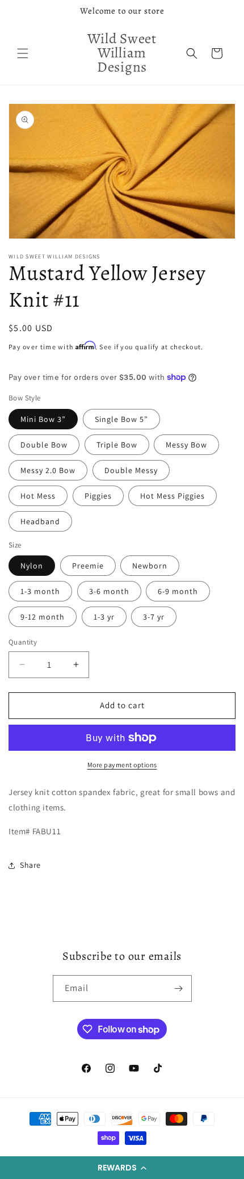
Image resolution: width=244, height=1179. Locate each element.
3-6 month (109, 591)
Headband (40, 521)
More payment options (122, 764)
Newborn (149, 566)
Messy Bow (186, 445)
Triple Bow (116, 445)
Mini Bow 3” (43, 419)
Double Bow (44, 445)
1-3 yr (104, 617)
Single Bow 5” (121, 419)
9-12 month (42, 617)
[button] (122, 1167)
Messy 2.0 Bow (47, 470)
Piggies (98, 496)
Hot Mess (38, 496)
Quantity (23, 642)
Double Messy (131, 470)
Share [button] (30, 865)
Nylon (31, 566)
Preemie (88, 566)
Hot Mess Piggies (172, 496)
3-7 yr (154, 617)
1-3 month (40, 591)
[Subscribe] (178, 988)
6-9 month (178, 591)
